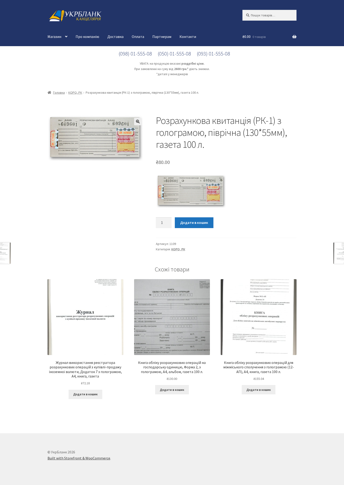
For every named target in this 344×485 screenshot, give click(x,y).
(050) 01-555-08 (174, 53)
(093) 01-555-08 (213, 53)
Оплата (138, 36)
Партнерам (161, 36)
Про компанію (87, 36)
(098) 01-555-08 (135, 53)
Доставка (115, 36)
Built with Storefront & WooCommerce (79, 458)
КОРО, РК (75, 92)
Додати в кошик (194, 222)
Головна (59, 92)
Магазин (54, 36)
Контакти (187, 36)
